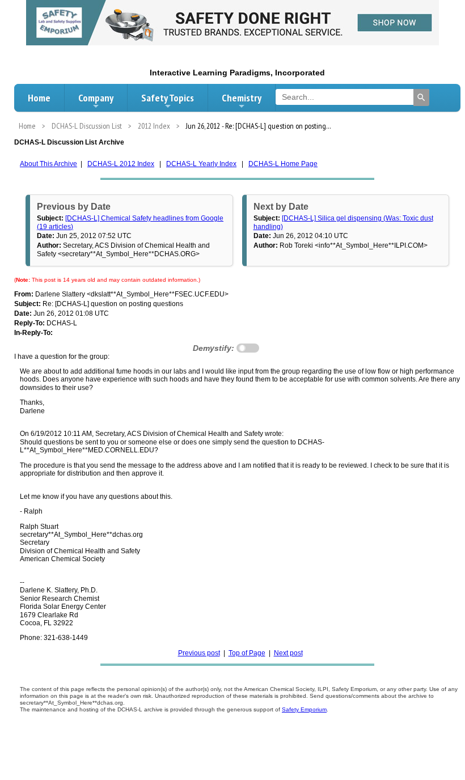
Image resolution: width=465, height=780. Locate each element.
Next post (288, 653)
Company (95, 97)
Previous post (199, 653)
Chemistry (241, 97)
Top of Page (247, 653)
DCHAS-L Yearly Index (201, 164)
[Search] (421, 97)
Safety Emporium (304, 709)
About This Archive (48, 164)
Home (39, 97)
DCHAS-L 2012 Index (120, 164)
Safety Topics (167, 97)
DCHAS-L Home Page (283, 164)
